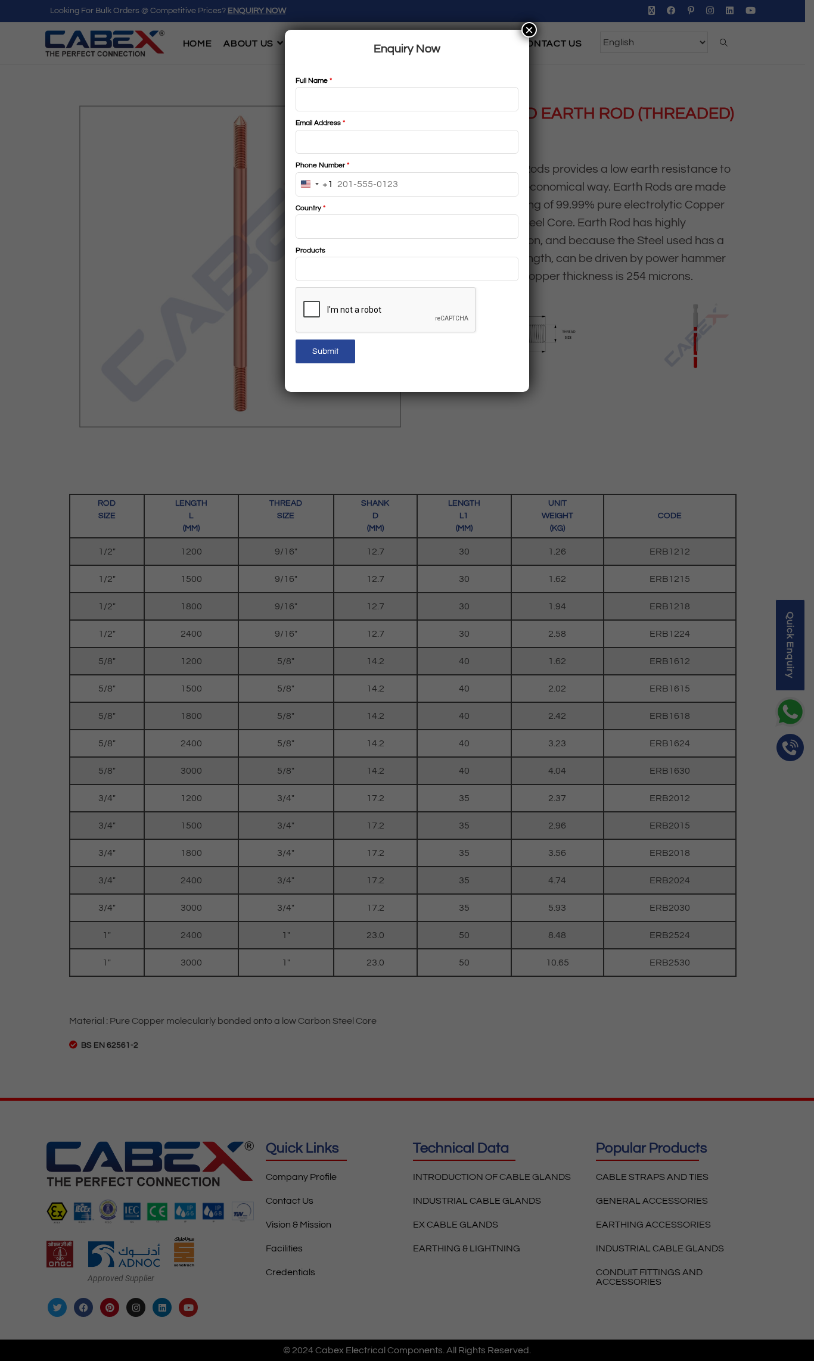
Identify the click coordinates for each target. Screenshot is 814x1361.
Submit (325, 351)
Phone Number (322, 165)
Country (310, 208)
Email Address (320, 123)
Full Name (314, 81)
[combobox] (314, 184)
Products (310, 250)
